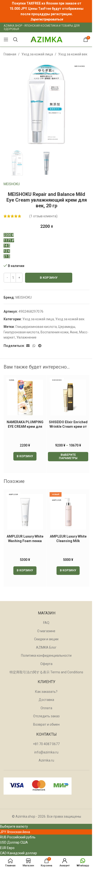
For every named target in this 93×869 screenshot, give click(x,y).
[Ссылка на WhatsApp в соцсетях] (34, 346)
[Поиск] (15, 39)
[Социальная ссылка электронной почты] (28, 346)
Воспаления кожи (54, 332)
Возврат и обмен (46, 724)
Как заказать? (46, 692)
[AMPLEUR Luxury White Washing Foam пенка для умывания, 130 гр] (25, 512)
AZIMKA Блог (46, 647)
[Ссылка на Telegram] (40, 346)
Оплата (46, 708)
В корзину (48, 277)
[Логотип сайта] (46, 39)
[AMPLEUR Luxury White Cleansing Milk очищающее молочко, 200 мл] (68, 512)
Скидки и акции (46, 639)
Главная (10, 54)
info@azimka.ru (46, 752)
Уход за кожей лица (37, 54)
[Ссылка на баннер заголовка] (46, 11)
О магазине (46, 631)
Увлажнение (26, 337)
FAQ (46, 623)
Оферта (46, 664)
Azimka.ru (46, 760)
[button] (24, 456)
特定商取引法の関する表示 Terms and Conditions (46, 672)
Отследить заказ (46, 716)
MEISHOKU (12, 184)
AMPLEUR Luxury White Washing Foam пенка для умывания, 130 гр (25, 541)
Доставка (46, 700)
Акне (74, 332)
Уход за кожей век (72, 54)
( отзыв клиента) (43, 216)
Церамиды (66, 327)
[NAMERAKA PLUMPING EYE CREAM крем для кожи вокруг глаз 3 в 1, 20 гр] (25, 397)
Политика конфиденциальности (46, 655)
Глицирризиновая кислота (36, 327)
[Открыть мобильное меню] (6, 39)
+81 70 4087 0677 (46, 744)
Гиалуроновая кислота (21, 332)
